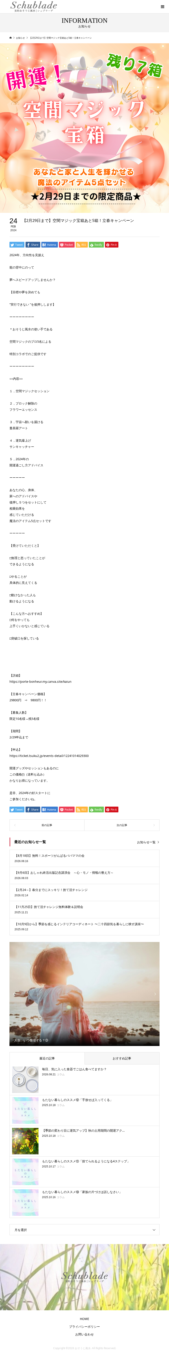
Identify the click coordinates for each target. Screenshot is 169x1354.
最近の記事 (47, 1058)
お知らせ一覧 (146, 842)
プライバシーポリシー (84, 1326)
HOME (84, 1319)
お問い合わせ (84, 1334)
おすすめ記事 (122, 1058)
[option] (84, 994)
